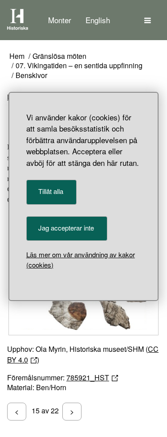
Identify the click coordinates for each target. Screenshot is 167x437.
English (98, 19)
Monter (59, 19)
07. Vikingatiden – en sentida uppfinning (79, 65)
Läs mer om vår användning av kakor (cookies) (80, 259)
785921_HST (87, 377)
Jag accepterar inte (66, 227)
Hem (16, 56)
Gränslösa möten (59, 56)
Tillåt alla (50, 191)
